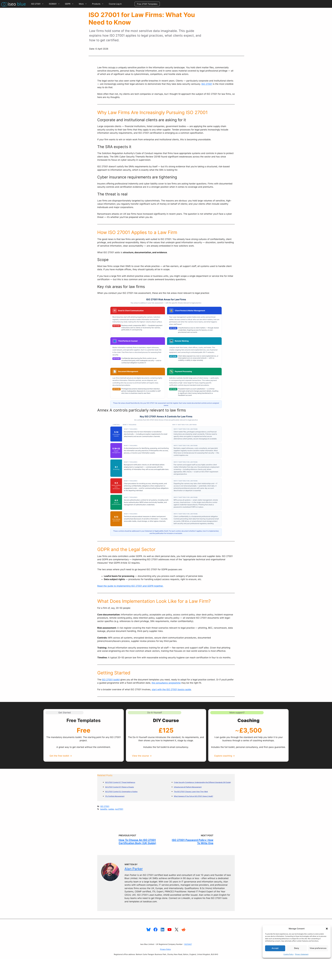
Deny (296, 948)
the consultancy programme (166, 683)
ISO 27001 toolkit (111, 679)
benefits (103, 809)
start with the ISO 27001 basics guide (171, 689)
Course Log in (115, 4)
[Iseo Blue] (14, 4)
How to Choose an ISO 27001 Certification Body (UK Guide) (137, 841)
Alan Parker (134, 869)
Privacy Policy (165, 949)
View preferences (318, 948)
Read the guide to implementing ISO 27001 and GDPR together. (130, 586)
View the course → (142, 755)
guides (111, 809)
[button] (327, 928)
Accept (275, 948)
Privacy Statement (301, 954)
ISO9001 (53, 4)
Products (96, 4)
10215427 (188, 944)
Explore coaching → (224, 755)
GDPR (67, 4)
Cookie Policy (288, 954)
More (81, 4)
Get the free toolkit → (61, 755)
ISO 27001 (35, 4)
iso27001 (119, 809)
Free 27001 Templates (147, 4)
